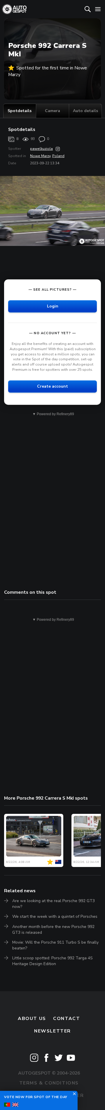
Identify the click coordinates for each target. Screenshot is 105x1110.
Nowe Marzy (40, 156)
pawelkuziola (41, 148)
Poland (58, 156)
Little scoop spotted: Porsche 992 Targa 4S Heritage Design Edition (52, 961)
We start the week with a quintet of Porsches (54, 916)
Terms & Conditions (49, 1083)
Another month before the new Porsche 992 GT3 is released (53, 929)
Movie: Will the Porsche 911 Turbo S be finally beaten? (55, 945)
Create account (52, 386)
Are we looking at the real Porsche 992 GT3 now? (53, 903)
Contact (66, 1018)
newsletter (52, 1031)
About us (32, 1018)
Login (52, 306)
